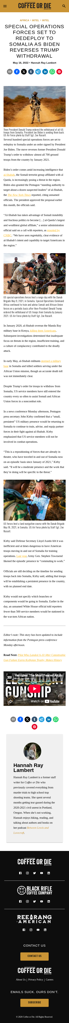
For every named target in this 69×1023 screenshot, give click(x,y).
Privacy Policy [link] (35, 979)
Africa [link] (24, 20)
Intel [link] (35, 20)
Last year (21, 556)
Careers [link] (49, 979)
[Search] (64, 6)
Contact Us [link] (35, 956)
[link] (34, 6)
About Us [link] (20, 979)
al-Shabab (9, 174)
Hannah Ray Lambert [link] (43, 62)
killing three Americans (43, 330)
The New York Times (19, 194)
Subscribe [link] (34, 1002)
